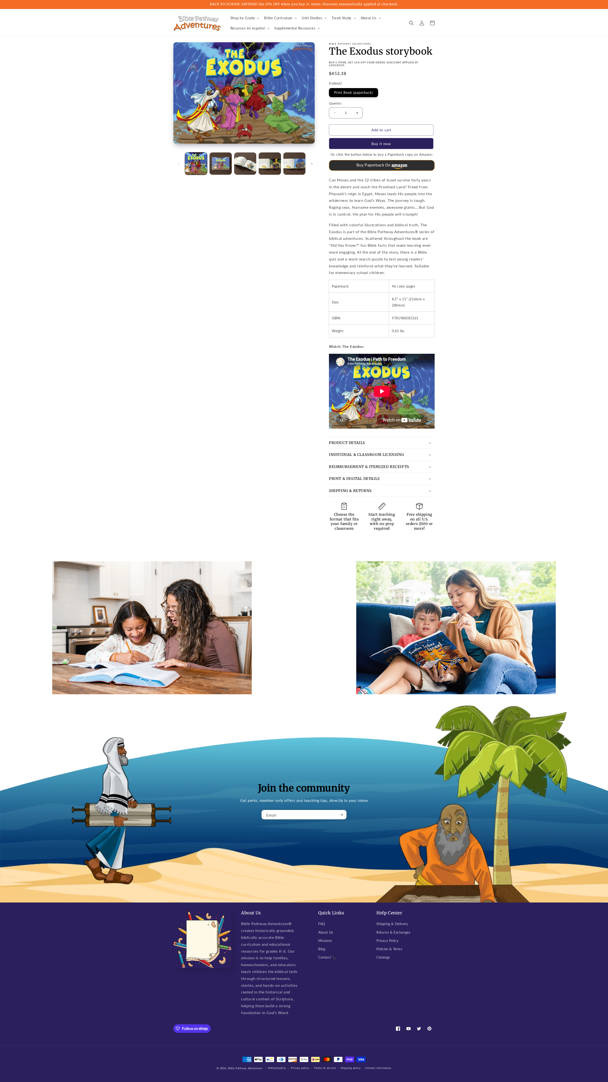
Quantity (335, 103)
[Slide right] (312, 163)
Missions (325, 941)
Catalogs (383, 957)
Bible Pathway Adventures (245, 1068)
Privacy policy (300, 1067)
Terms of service (325, 1067)
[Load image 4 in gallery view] (270, 163)
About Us (325, 932)
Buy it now (381, 144)
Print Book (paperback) (353, 92)
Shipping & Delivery (392, 924)
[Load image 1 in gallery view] (196, 163)
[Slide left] (178, 163)
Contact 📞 (327, 957)
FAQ (321, 924)
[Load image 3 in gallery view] (245, 163)
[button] (244, 18)
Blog (321, 949)
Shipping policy (351, 1067)
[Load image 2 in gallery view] (220, 163)
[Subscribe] (341, 815)
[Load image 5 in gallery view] (294, 163)
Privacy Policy (387, 941)
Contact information (378, 1067)
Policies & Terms (389, 949)
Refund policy (277, 1067)
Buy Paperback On (373, 165)
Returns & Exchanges (393, 932)
